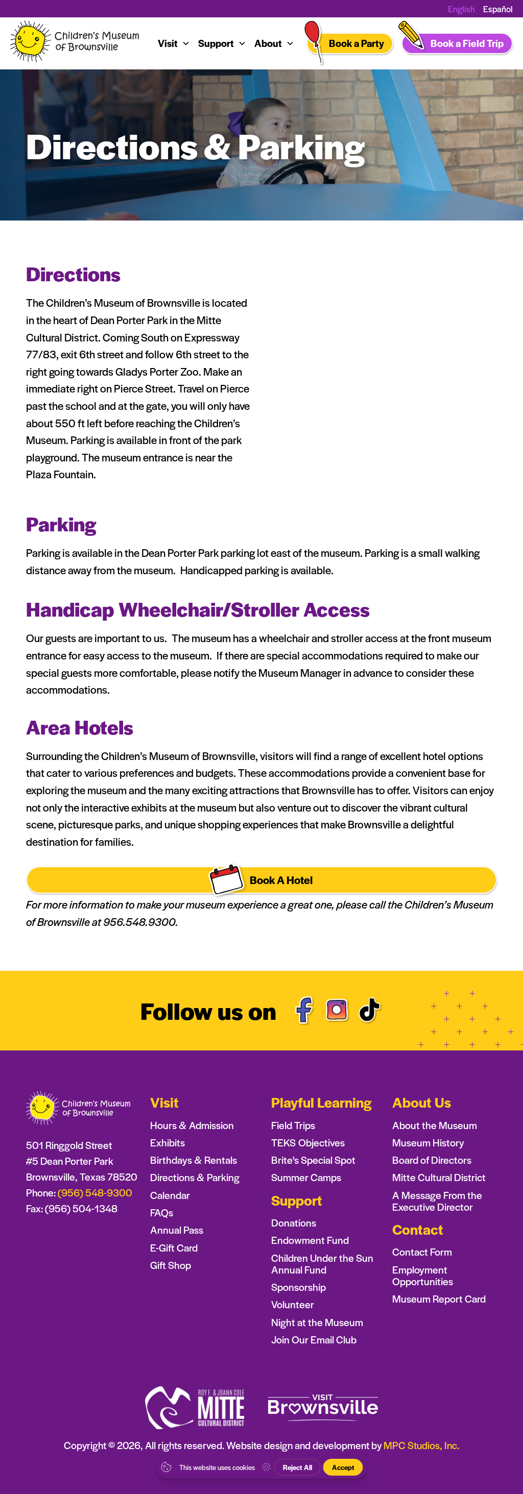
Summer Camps (306, 1177)
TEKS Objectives (308, 1142)
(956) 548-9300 (95, 1192)
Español (498, 9)
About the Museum (434, 1125)
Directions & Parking (195, 1177)
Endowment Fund (310, 1240)
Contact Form (422, 1252)
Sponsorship (298, 1287)
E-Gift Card (174, 1248)
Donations (293, 1223)
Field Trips (293, 1125)
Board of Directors (431, 1160)
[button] (174, 43)
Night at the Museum (317, 1322)
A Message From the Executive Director (437, 1201)
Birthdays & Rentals (193, 1160)
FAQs (161, 1212)
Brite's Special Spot (313, 1160)
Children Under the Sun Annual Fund (322, 1264)
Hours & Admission (192, 1125)
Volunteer (292, 1304)
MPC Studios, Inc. (421, 1445)
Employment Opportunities (422, 1275)
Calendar (170, 1195)
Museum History (428, 1142)
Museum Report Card (439, 1299)
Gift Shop (170, 1265)
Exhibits (167, 1142)
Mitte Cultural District (439, 1177)
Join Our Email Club (313, 1339)
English (461, 9)
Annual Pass (176, 1230)
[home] (75, 43)
